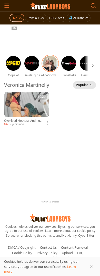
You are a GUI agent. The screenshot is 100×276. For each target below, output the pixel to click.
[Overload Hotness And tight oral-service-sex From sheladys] (26, 109)
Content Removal (74, 247)
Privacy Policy (47, 252)
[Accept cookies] (91, 266)
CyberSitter (86, 235)
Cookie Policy (22, 252)
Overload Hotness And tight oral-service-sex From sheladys (23, 120)
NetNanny (69, 235)
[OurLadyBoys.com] (50, 5)
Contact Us (48, 247)
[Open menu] (6, 5)
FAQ (80, 252)
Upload (67, 252)
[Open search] (93, 5)
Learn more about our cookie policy (70, 231)
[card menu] (47, 123)
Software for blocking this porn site (31, 235)
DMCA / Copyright (22, 247)
